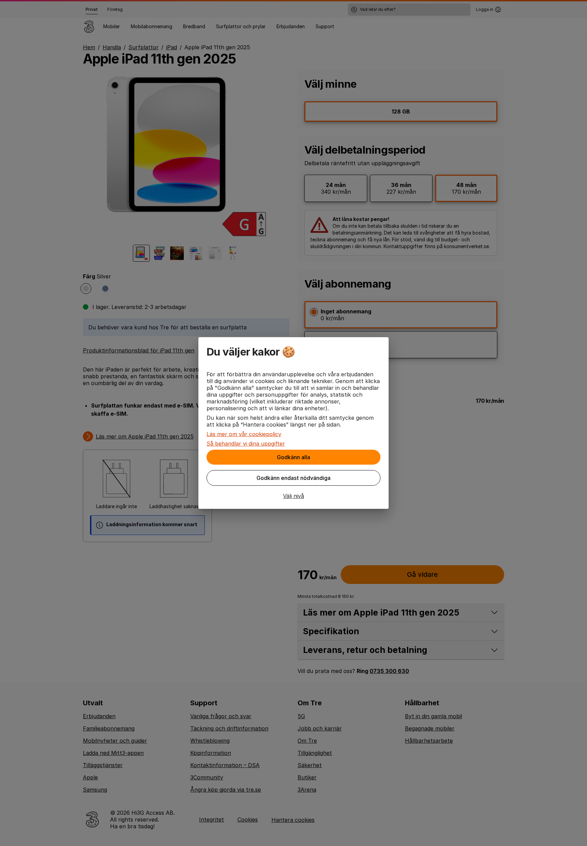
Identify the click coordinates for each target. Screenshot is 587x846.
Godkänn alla (293, 457)
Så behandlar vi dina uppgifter (246, 443)
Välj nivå (293, 496)
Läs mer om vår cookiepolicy (244, 434)
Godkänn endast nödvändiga (293, 477)
